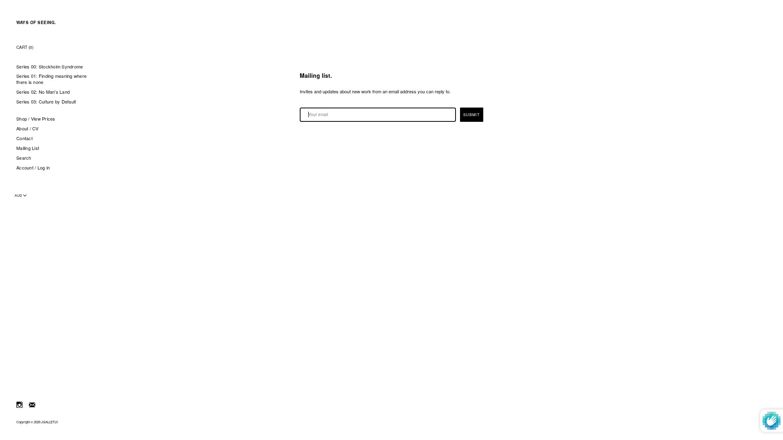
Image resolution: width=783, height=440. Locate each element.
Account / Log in (33, 168)
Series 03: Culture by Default (46, 102)
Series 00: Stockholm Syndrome (49, 67)
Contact (24, 138)
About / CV (27, 128)
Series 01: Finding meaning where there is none (51, 79)
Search (23, 158)
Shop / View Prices (35, 119)
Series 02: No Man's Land (43, 92)
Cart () (24, 47)
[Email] (32, 404)
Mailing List (27, 148)
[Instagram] (19, 404)
